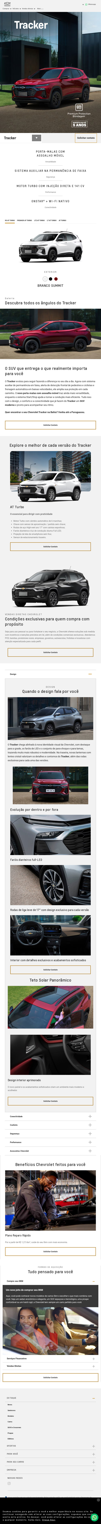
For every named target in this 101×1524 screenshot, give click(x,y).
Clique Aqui (48, 1520)
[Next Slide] (92, 503)
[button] (50, 1281)
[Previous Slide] (4, 334)
